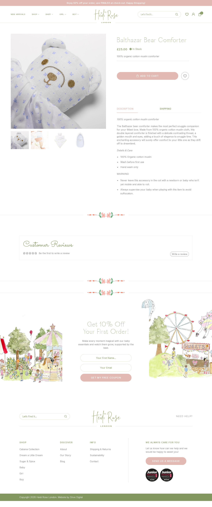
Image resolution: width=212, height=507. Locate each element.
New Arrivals (18, 14)
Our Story (65, 455)
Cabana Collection (29, 449)
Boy (75, 14)
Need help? (184, 416)
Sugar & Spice (27, 461)
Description (125, 108)
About (63, 449)
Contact (94, 461)
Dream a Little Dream (31, 455)
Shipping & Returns (100, 449)
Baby (48, 14)
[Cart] (199, 14)
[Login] (193, 14)
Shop (34, 14)
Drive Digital (76, 497)
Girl (62, 14)
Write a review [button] (179, 254)
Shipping (165, 108)
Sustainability (97, 455)
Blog (62, 461)
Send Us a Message (166, 461)
